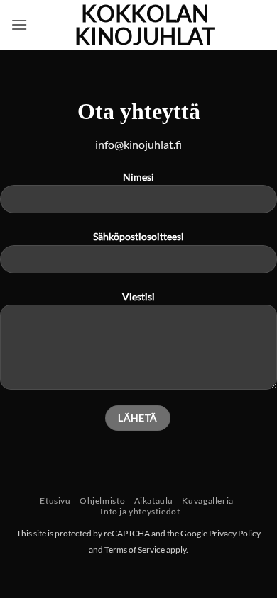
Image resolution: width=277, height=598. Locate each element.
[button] (19, 24)
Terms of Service (134, 549)
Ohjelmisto (102, 500)
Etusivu (55, 500)
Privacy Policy (235, 533)
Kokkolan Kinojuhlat (145, 24)
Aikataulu (154, 500)
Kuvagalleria (207, 500)
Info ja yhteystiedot (140, 511)
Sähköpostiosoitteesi (138, 236)
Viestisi (138, 296)
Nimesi (138, 177)
